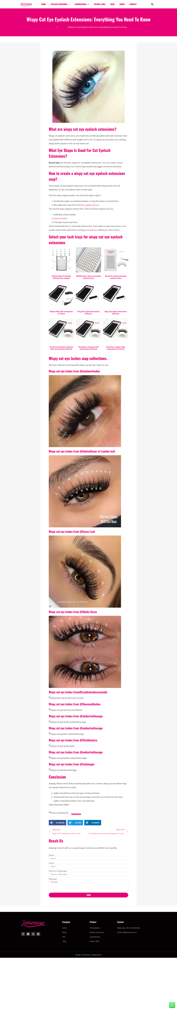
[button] (152, 4)
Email (51, 863)
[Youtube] (28, 934)
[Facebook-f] (23, 934)
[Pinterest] (38, 934)
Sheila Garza (89, 612)
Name (51, 855)
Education (62, 27)
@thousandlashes (90, 704)
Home (43, 4)
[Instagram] (33, 934)
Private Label (99, 4)
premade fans (91, 230)
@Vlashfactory (88, 740)
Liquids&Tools (81, 4)
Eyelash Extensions (59, 4)
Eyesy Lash (88, 531)
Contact (133, 4)
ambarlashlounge (92, 728)
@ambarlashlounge (91, 716)
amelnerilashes (91, 371)
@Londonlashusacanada (93, 692)
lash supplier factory (89, 205)
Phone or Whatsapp (58, 871)
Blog (112, 4)
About (122, 4)
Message (53, 879)
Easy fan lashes (60, 218)
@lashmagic (87, 764)
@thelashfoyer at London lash (97, 451)
